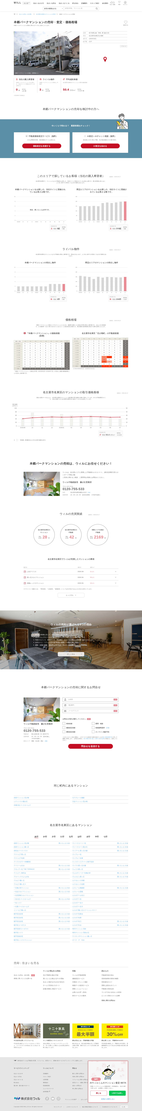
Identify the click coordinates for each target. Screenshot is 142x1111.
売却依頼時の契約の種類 (110, 978)
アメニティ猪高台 (20, 873)
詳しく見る (71, 654)
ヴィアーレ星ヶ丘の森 (80, 850)
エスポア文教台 (77, 914)
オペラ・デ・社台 (78, 940)
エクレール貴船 (77, 891)
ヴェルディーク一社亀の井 (81, 873)
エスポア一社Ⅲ (77, 906)
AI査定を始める (100, 146)
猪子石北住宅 (18, 914)
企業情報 (45, 1079)
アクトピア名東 (19, 858)
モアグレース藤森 (78, 798)
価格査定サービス (78, 978)
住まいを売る (51, 3)
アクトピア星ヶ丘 (20, 854)
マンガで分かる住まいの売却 (111, 992)
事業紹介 (45, 1082)
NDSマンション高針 (79, 929)
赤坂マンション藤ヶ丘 (21, 847)
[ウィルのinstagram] (58, 1099)
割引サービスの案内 (79, 995)
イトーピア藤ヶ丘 (20, 910)
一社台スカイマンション (22, 891)
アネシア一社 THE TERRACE (24, 869)
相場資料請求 (100, 728)
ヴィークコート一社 (79, 843)
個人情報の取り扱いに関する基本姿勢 (94, 738)
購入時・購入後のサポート (22, 1085)
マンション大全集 (70, 1099)
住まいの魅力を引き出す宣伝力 (53, 982)
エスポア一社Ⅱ (77, 903)
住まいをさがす (38, 3)
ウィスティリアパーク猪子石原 (83, 862)
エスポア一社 (76, 899)
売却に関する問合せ (108, 1000)
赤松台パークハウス (21, 850)
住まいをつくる (64, 3)
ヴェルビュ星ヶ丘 (78, 877)
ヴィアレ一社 (76, 854)
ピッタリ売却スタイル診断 (111, 995)
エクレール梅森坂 (78, 888)
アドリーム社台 (19, 865)
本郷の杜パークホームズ (22, 805)
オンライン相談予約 (102, 732)
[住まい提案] (112, 3)
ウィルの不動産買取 (79, 975)
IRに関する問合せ (77, 1088)
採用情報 (46, 1091)
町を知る (75, 3)
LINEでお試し (117, 1093)
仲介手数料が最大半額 (50, 975)
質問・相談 (99, 723)
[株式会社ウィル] (14, 14)
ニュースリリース (48, 1088)
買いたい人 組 (64, 843)
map (89, 492)
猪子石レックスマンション (23, 940)
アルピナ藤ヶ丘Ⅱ (20, 884)
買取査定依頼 (70, 732)
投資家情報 (46, 1085)
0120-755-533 (73, 489)
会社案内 (105, 3)
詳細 (46, 741)
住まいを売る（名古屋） (24, 975)
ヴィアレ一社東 (77, 858)
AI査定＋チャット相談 (80, 982)
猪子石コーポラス (20, 925)
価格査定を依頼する (42, 146)
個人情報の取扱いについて (90, 1107)
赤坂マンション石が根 (21, 798)
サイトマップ (58, 1107)
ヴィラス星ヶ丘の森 (79, 865)
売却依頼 (69, 723)
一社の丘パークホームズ (22, 899)
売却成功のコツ (107, 982)
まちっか (83, 1099)
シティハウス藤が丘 (21, 801)
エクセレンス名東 (78, 884)
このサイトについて (72, 1107)
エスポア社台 (76, 925)
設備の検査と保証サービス (52, 989)
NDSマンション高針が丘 (80, 932)
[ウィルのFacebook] (47, 1099)
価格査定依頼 (70, 728)
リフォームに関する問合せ (80, 1079)
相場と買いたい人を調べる (23, 978)
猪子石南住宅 (18, 936)
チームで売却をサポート (51, 985)
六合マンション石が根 (80, 801)
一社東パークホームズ (21, 906)
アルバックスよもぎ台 (21, 877)
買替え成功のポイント (109, 985)
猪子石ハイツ (18, 932)
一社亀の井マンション (21, 888)
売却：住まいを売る (26, 963)
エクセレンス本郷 (78, 880)
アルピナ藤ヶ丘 (19, 880)
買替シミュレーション (80, 989)
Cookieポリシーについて (109, 1107)
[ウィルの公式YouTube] (53, 1099)
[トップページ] (17, 3)
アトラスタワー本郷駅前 (22, 862)
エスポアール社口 (78, 895)
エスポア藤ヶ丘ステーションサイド (84, 910)
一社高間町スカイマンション (24, 895)
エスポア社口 (76, 921)
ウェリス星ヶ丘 (77, 869)
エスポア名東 (76, 917)
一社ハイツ (18, 903)
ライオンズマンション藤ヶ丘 (82, 936)
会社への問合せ (77, 1085)
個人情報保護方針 (107, 737)
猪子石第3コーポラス (21, 929)
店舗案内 (84, 3)
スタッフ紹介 (94, 3)
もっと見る (70, 595)
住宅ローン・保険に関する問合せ (82, 1082)
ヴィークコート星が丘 (80, 847)
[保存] (119, 2)
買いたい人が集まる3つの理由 (53, 978)
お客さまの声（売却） (80, 992)
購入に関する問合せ (78, 1073)
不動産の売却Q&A (108, 989)
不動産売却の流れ (108, 975)
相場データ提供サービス (80, 985)
